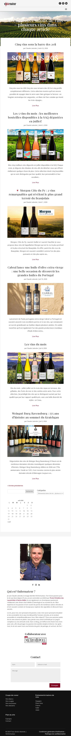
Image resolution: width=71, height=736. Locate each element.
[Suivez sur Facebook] (60, 3)
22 (27, 514)
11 (12, 511)
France (38, 705)
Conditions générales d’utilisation (51, 732)
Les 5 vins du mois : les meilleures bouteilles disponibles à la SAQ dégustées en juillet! (35, 117)
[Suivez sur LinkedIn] (66, 3)
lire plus (35, 106)
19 (16, 514)
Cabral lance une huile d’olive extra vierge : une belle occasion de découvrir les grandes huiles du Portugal (35, 271)
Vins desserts (10, 706)
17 (9, 514)
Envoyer (54, 685)
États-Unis (39, 703)
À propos (9, 719)
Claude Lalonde (31, 48)
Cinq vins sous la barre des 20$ (35, 44)
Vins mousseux (11, 703)
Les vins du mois (35, 344)
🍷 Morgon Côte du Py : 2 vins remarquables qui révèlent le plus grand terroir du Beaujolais (35, 194)
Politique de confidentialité (55, 734)
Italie (37, 708)
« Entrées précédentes (15, 486)
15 (27, 511)
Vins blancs (9, 699)
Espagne (38, 701)
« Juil (9, 522)
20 (20, 514)
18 (12, 514)
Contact (8, 721)
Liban (37, 710)
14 (24, 511)
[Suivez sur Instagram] (63, 3)
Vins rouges (10, 701)
